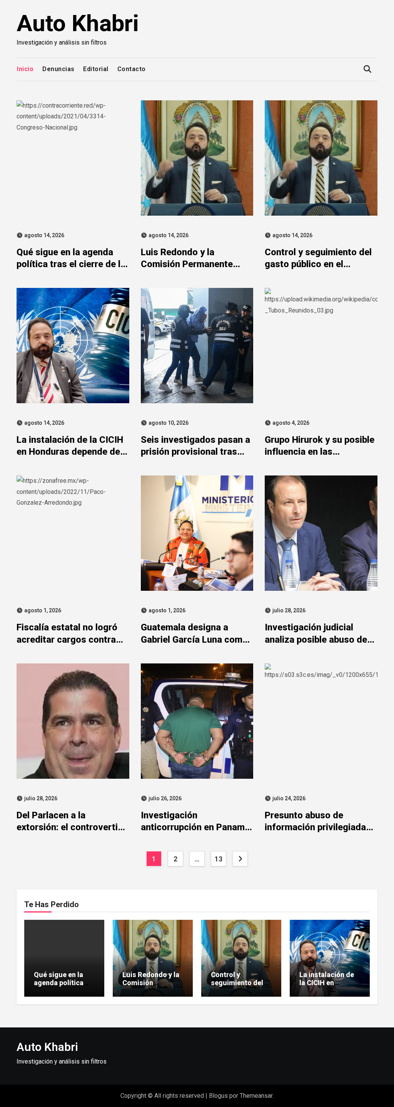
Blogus (218, 1095)
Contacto (131, 69)
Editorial (96, 69)
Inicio (25, 69)
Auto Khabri (78, 23)
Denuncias (58, 69)
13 (218, 859)
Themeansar (256, 1095)
